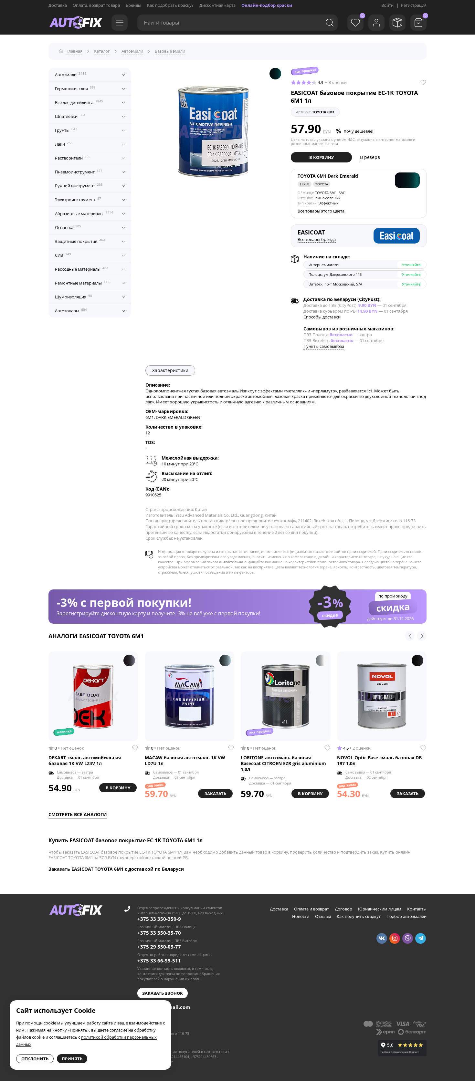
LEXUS (304, 184)
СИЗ (63, 255)
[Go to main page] (75, 22)
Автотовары (71, 310)
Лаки (64, 143)
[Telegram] (420, 938)
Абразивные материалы (84, 213)
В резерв (370, 157)
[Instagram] (394, 938)
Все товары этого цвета (321, 211)
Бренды (133, 5)
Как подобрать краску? (170, 5)
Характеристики (170, 370)
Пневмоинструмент (78, 171)
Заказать (215, 793)
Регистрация (414, 5)
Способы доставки (322, 317)
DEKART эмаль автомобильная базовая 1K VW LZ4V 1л (84, 760)
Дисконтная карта (217, 5)
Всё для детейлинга (79, 102)
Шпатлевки (70, 116)
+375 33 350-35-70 (159, 933)
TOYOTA (321, 184)
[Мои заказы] (397, 23)
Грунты (66, 130)
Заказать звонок (162, 993)
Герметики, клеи (75, 88)
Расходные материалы (81, 268)
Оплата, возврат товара (96, 5)
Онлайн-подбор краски (266, 5)
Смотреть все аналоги (77, 814)
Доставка (57, 5)
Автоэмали (70, 74)
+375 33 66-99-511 (159, 960)
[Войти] (376, 23)
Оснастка (68, 227)
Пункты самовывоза (323, 346)
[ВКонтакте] (381, 938)
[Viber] (407, 938)
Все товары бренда (317, 239)
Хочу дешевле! (358, 131)
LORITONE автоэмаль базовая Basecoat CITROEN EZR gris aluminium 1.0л (283, 763)
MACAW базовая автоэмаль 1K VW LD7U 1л (185, 760)
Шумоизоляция (73, 296)
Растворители (72, 157)
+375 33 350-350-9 (159, 919)
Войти (387, 5)
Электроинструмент (78, 199)
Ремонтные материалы (82, 282)
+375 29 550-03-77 (159, 946)
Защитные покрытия (80, 241)
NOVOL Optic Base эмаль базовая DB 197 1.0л (379, 760)
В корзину (321, 157)
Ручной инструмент (79, 185)
